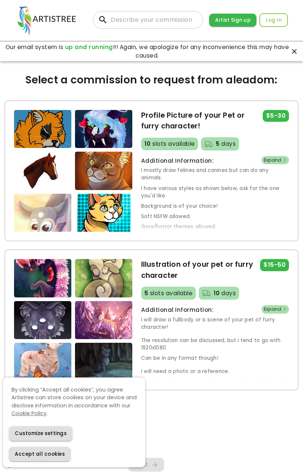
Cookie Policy (29, 413)
